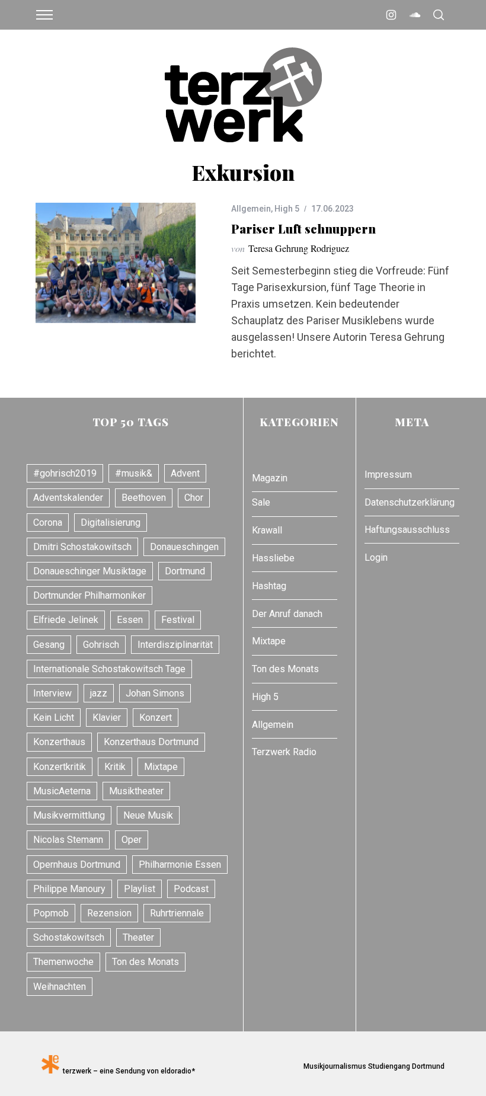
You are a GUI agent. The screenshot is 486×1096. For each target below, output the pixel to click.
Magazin (269, 478)
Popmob (51, 913)
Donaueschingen (184, 546)
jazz (98, 693)
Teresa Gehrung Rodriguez (298, 248)
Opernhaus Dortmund (76, 864)
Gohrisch (101, 644)
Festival (177, 619)
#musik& (133, 473)
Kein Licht (53, 717)
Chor (193, 497)
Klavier (106, 717)
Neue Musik (148, 815)
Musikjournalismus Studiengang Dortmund (372, 1066)
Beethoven (144, 497)
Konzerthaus (59, 741)
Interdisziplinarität (175, 644)
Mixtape (161, 766)
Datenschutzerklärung (409, 502)
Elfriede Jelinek (65, 619)
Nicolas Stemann (68, 839)
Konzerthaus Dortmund (151, 741)
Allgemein (251, 208)
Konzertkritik (59, 766)
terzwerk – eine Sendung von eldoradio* (127, 1071)
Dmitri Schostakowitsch (82, 546)
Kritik (115, 766)
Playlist (139, 888)
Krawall (267, 530)
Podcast (191, 888)
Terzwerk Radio (284, 752)
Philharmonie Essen (180, 864)
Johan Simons (155, 693)
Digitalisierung (110, 522)
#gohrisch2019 (65, 473)
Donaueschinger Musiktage (89, 571)
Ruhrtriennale (177, 913)
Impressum (388, 474)
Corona (47, 522)
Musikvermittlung (69, 815)
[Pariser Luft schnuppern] (116, 263)
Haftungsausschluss (407, 529)
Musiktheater (136, 791)
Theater (138, 937)
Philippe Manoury (69, 888)
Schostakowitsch (68, 937)
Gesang (49, 644)
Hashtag (269, 586)
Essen (130, 619)
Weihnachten (59, 986)
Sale (261, 502)
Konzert (155, 717)
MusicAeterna (62, 791)
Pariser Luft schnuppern (303, 229)
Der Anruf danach (287, 613)
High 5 (286, 208)
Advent (185, 473)
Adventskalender (68, 497)
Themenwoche (63, 961)
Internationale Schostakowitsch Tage (109, 669)
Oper (132, 839)
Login (376, 557)
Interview (52, 693)
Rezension (109, 913)
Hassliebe (273, 558)
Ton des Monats (145, 961)
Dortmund (185, 571)
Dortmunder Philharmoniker (89, 595)
